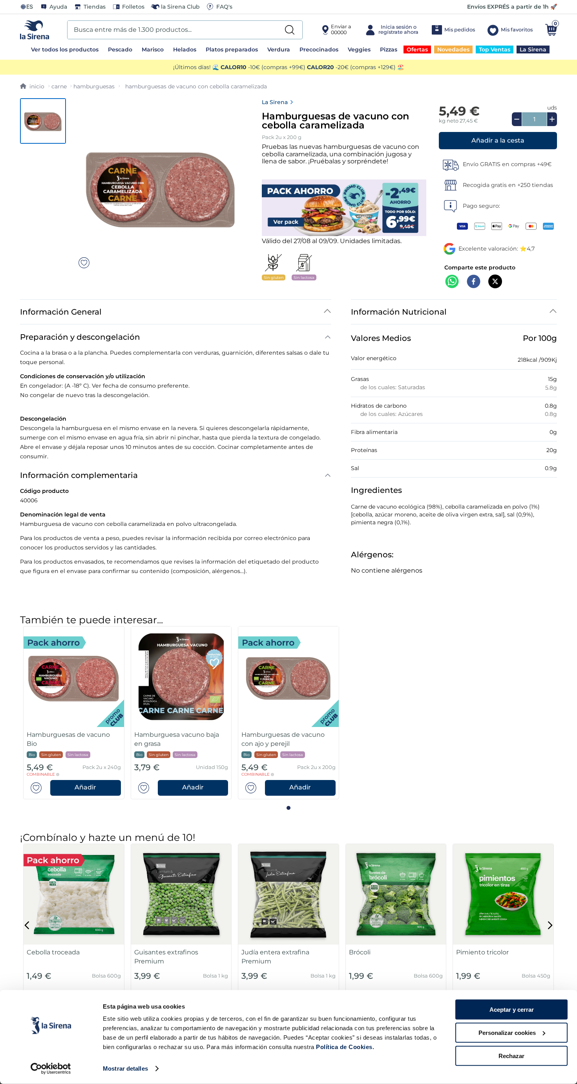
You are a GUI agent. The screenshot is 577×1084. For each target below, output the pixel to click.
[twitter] (495, 282)
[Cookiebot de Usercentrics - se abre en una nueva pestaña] (50, 1069)
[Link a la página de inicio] (32, 86)
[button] (498, 140)
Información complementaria (79, 475)
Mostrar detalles (125, 1068)
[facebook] (473, 282)
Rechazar (511, 1055)
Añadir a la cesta (497, 140)
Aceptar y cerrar (511, 1009)
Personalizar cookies (507, 1032)
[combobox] (185, 29)
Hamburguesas (94, 86)
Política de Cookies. (344, 1047)
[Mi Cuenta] (391, 30)
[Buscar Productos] (289, 30)
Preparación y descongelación (80, 337)
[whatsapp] (452, 282)
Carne (59, 86)
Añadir (85, 787)
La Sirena (275, 102)
